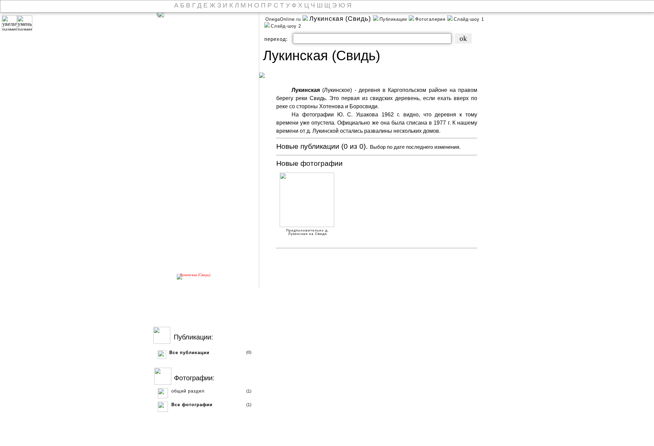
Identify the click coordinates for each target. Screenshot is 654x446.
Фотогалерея (431, 19)
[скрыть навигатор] (160, 14)
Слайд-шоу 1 (469, 19)
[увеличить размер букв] (9, 23)
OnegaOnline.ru (283, 19)
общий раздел (188, 391)
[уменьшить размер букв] (24, 23)
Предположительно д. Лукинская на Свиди (307, 231)
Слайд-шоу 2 (286, 26)
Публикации (394, 19)
